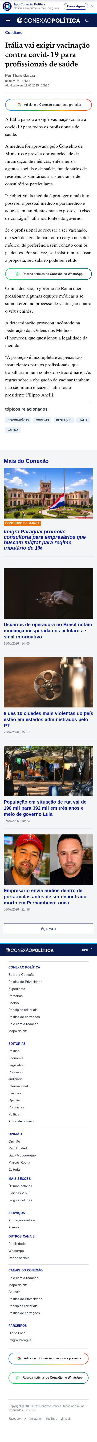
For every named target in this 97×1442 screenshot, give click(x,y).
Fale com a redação (23, 1024)
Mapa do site (18, 1031)
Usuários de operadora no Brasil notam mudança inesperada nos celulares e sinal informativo (48, 630)
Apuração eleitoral (22, 1220)
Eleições (14, 1093)
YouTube (51, 1418)
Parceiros (15, 996)
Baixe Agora (76, 6)
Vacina (13, 430)
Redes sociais (18, 1258)
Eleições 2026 (18, 1193)
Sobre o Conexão (21, 974)
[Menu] (9, 20)
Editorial (14, 1169)
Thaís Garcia (23, 76)
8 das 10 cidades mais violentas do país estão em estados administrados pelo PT (48, 719)
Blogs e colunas (20, 1200)
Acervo (13, 1003)
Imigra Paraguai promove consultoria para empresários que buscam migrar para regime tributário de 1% (45, 540)
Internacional (18, 1086)
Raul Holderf (17, 1148)
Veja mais (49, 929)
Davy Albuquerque (22, 1155)
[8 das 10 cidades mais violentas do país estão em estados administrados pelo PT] (48, 682)
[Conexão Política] (48, 20)
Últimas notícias (20, 1186)
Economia (15, 1058)
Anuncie (14, 1292)
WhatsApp (16, 1251)
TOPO (86, 950)
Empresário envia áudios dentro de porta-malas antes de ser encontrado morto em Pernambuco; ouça (45, 896)
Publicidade (17, 1244)
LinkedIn (66, 1418)
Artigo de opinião (21, 1121)
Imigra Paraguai (20, 1340)
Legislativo (16, 1065)
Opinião (14, 1100)
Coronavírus (18, 420)
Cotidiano (14, 33)
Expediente (16, 989)
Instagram (36, 1418)
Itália (83, 420)
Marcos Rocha (19, 1162)
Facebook (14, 1418)
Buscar (86, 20)
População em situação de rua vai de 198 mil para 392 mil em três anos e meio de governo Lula (45, 808)
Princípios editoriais (22, 1010)
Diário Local (17, 1333)
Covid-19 (42, 420)
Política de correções (24, 1017)
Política (13, 1051)
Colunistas (16, 1107)
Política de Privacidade (25, 982)
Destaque (64, 420)
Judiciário (15, 1079)
